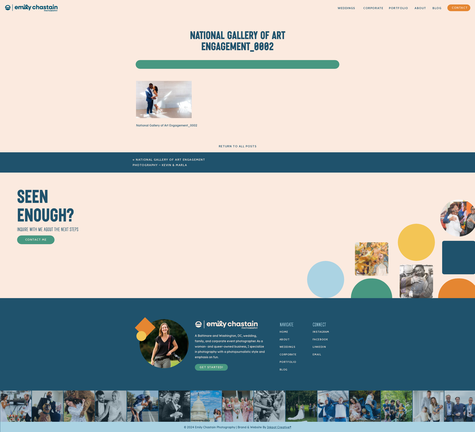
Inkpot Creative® (279, 427)
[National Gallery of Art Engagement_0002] (164, 117)
